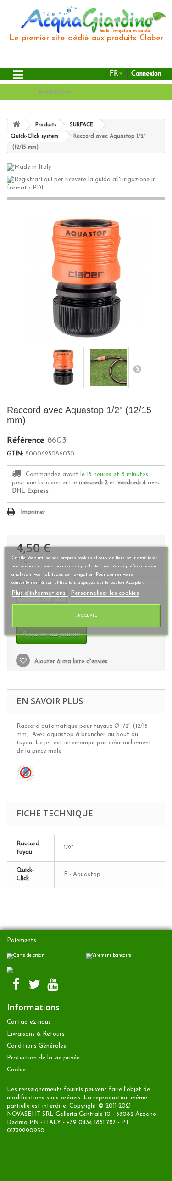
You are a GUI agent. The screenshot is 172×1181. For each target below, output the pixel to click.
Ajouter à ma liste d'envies (70, 662)
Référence (25, 441)
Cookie (16, 1070)
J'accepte (86, 615)
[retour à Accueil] (16, 125)
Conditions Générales (36, 1046)
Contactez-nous (29, 1022)
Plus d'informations (39, 593)
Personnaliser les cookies (105, 593)
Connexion (146, 74)
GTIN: (15, 454)
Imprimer (33, 512)
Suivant (137, 368)
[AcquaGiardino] (89, 19)
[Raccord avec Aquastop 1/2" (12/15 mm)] (63, 367)
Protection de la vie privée (43, 1058)
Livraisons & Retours (36, 1034)
